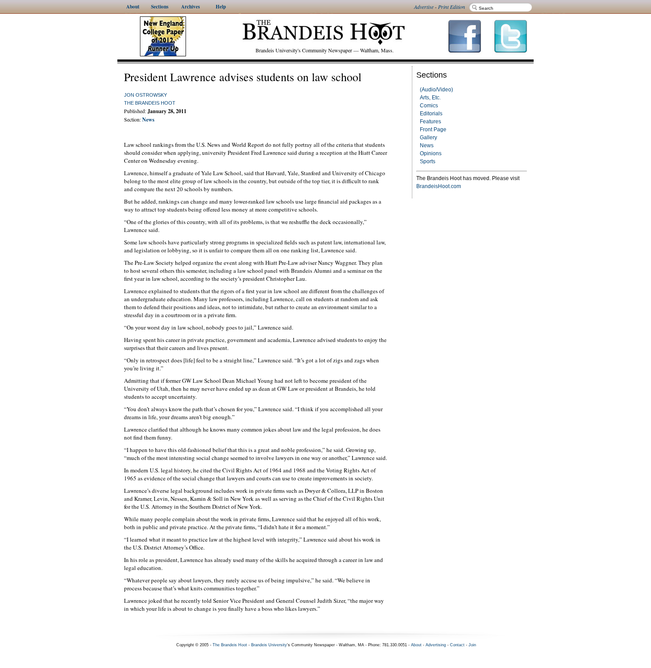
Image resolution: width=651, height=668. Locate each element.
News (427, 145)
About (416, 645)
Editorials (431, 113)
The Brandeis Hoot (149, 103)
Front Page (433, 129)
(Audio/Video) (436, 89)
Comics (429, 105)
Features (430, 121)
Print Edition (451, 6)
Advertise (424, 6)
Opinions (431, 153)
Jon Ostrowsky (145, 95)
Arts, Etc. (430, 97)
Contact (457, 645)
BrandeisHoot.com (438, 186)
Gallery (428, 137)
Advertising (436, 645)
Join (472, 645)
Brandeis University (269, 645)
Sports (427, 161)
